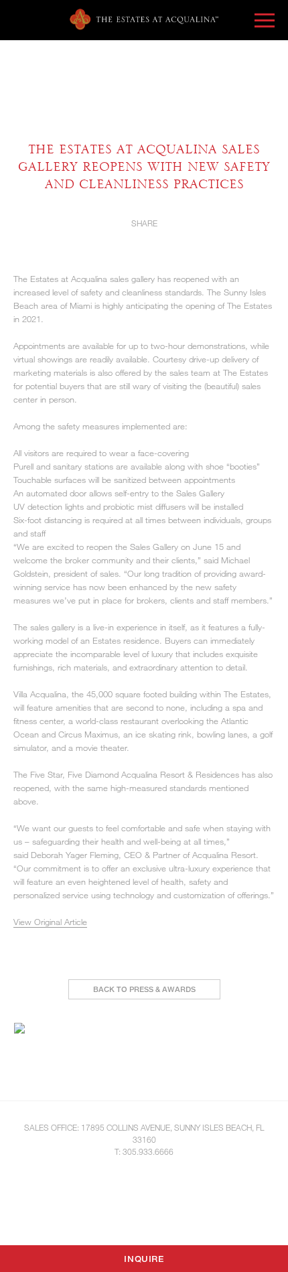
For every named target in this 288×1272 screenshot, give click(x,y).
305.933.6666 (148, 1151)
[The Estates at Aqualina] (144, 19)
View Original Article (50, 921)
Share (144, 223)
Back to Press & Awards (144, 989)
